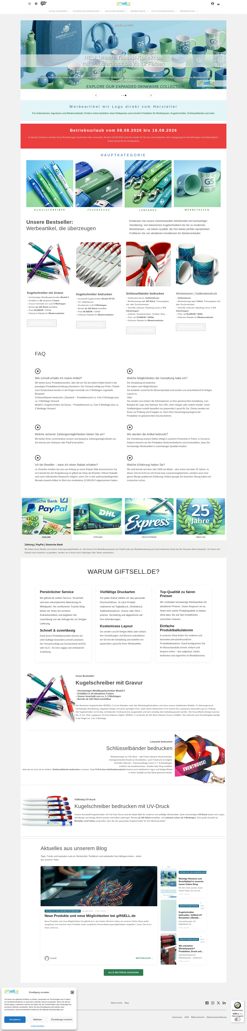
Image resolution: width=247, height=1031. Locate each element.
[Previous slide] (96, 95)
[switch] (237, 1019)
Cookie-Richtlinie (37, 1026)
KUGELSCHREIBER (58, 11)
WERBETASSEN (138, 11)
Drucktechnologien (189, 906)
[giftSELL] (124, 4)
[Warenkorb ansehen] (218, 4)
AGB (187, 1017)
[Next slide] (151, 95)
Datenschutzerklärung (216, 1017)
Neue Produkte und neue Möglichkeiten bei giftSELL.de (90, 916)
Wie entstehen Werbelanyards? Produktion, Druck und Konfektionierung (190, 949)
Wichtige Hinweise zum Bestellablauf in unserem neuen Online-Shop (191, 881)
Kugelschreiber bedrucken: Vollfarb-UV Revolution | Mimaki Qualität (190, 915)
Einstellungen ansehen (61, 1019)
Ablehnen (37, 1019)
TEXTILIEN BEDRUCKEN (162, 11)
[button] (72, 992)
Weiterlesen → (144, 958)
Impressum (177, 1017)
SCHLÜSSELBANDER (115, 11)
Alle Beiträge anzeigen (123, 972)
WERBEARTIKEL (187, 11)
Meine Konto (116, 1003)
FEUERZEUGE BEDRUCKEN (86, 11)
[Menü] (242, 1002)
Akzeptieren (14, 1019)
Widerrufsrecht (197, 1017)
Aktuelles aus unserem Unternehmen (63, 911)
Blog (127, 1003)
